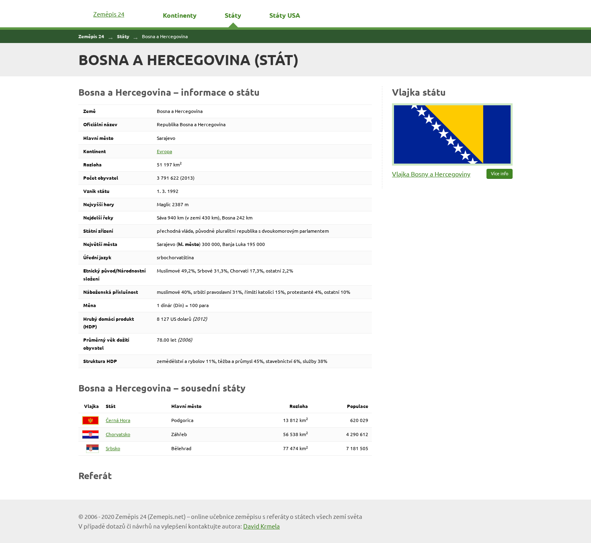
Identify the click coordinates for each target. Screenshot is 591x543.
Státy (233, 15)
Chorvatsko (118, 434)
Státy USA (284, 15)
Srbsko (113, 448)
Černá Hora (118, 420)
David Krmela (261, 526)
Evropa (164, 151)
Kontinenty (180, 15)
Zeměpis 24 (108, 14)
